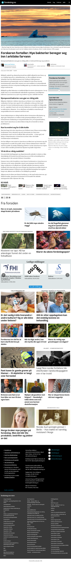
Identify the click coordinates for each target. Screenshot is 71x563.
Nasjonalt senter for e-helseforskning (35, 517)
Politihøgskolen (54, 499)
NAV (4, 548)
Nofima (29, 524)
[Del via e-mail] (9, 197)
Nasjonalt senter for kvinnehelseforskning (36, 519)
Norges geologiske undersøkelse (34, 536)
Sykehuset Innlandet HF (56, 525)
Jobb (64, 2)
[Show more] (59, 91)
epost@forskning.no (54, 88)
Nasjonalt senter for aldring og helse (35, 515)
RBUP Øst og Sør (54, 502)
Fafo (4, 511)
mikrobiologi (16, 194)
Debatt (49, 2)
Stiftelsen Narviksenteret (56, 521)
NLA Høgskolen (30, 499)
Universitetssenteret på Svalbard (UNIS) (60, 545)
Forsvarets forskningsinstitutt (10, 517)
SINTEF (52, 510)
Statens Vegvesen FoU (56, 519)
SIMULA (53, 508)
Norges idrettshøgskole (32, 538)
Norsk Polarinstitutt (31, 540)
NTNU (28, 507)
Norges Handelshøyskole (32, 532)
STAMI (52, 517)
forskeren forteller (42, 194)
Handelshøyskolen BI (8, 523)
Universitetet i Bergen (56, 535)
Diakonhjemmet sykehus (9, 506)
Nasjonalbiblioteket (31, 509)
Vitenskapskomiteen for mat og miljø (59, 553)
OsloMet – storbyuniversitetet (33, 552)
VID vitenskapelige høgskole (57, 551)
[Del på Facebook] (2, 197)
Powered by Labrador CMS (35, 561)
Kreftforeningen (7, 540)
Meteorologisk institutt (9, 546)
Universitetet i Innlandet (56, 537)
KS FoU (5, 538)
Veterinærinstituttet (55, 549)
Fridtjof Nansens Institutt (9, 521)
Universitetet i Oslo (55, 539)
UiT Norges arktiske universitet (58, 531)
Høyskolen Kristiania (8, 535)
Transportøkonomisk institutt (57, 529)
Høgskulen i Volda (8, 531)
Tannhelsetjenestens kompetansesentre (60, 527)
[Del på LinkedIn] (7, 197)
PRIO (52, 501)
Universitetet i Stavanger (56, 541)
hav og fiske (30, 194)
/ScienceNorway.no (56, 459)
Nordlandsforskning (31, 528)
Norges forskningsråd (32, 534)
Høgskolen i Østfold (8, 529)
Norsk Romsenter (31, 544)
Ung (54, 2)
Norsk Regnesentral (31, 542)
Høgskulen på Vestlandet (9, 533)
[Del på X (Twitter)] (4, 197)
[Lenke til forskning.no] (22, 2)
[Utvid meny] (69, 2)
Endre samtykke (9, 490)
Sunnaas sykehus (55, 523)
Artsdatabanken (7, 504)
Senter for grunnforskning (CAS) (58, 512)
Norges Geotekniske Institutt (33, 530)
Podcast (59, 2)
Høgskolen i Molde (8, 527)
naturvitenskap (55, 194)
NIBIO (5, 550)
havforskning (6, 194)
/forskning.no (55, 453)
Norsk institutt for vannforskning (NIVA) (36, 550)
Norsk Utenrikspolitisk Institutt (34, 546)
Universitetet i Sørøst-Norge (57, 543)
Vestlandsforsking (55, 547)
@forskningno (55, 450)
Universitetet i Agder (55, 533)
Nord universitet (30, 526)
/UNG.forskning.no (56, 456)
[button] (3, 275)
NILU (5, 555)
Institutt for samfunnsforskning (11, 537)
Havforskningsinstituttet (9, 525)
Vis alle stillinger (35, 287)
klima (23, 194)
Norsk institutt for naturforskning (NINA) (36, 548)
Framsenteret (7, 519)
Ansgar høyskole (7, 499)
